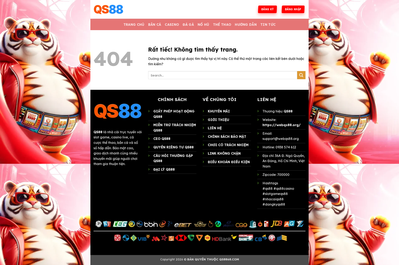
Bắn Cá (154, 24)
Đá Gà (188, 24)
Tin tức (268, 24)
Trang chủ (133, 24)
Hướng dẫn (246, 24)
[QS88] (114, 9)
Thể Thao (222, 24)
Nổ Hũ (203, 24)
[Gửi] (301, 75)
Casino (172, 24)
